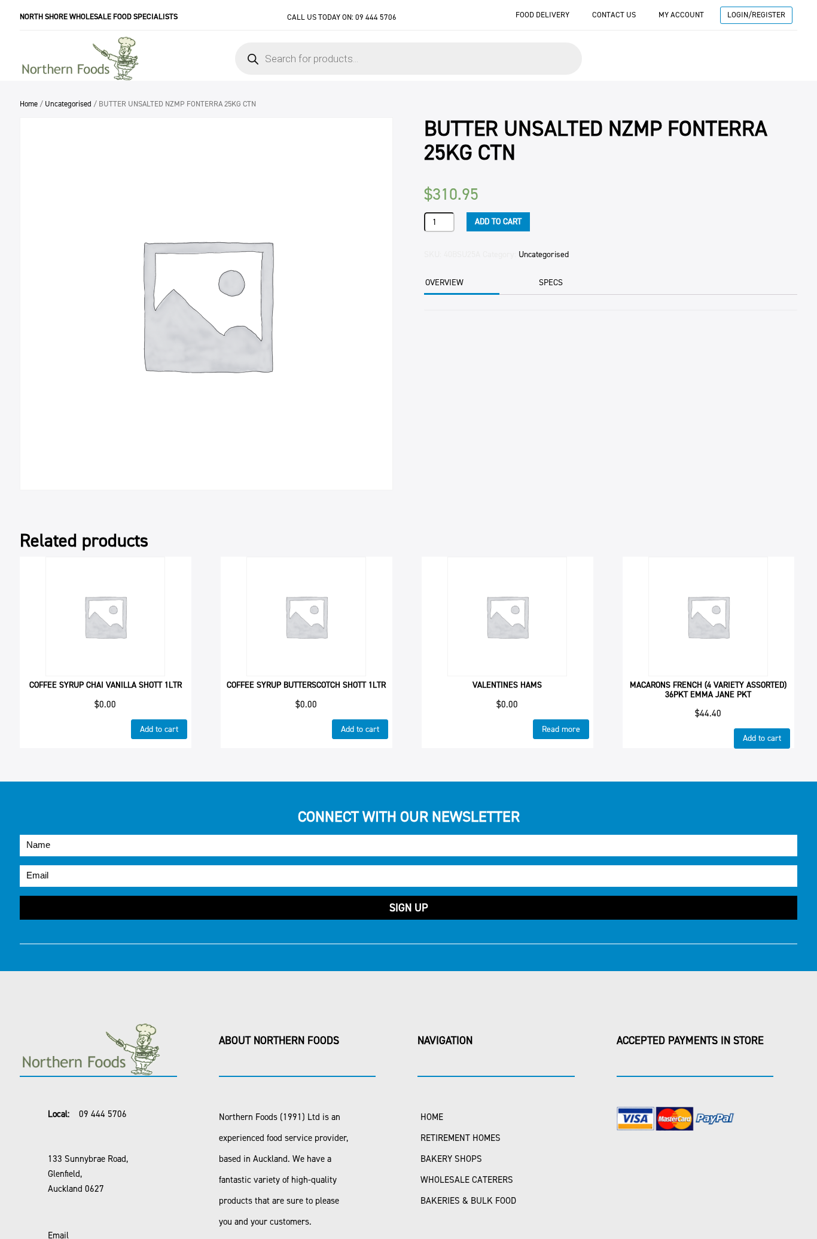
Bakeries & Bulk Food (468, 1201)
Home (29, 104)
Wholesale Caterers (466, 1180)
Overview (444, 282)
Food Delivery (542, 15)
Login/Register (756, 15)
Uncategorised (68, 104)
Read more (561, 729)
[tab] (460, 284)
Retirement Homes (460, 1138)
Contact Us (614, 15)
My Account (681, 15)
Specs (551, 282)
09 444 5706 (376, 17)
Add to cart (498, 221)
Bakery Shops (451, 1159)
